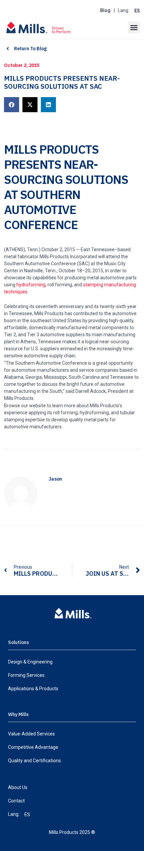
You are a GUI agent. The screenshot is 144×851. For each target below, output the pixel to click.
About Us (17, 787)
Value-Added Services (31, 733)
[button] (134, 27)
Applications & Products (33, 688)
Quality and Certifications (34, 760)
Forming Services (26, 675)
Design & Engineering (30, 661)
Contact (16, 800)
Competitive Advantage (33, 747)
